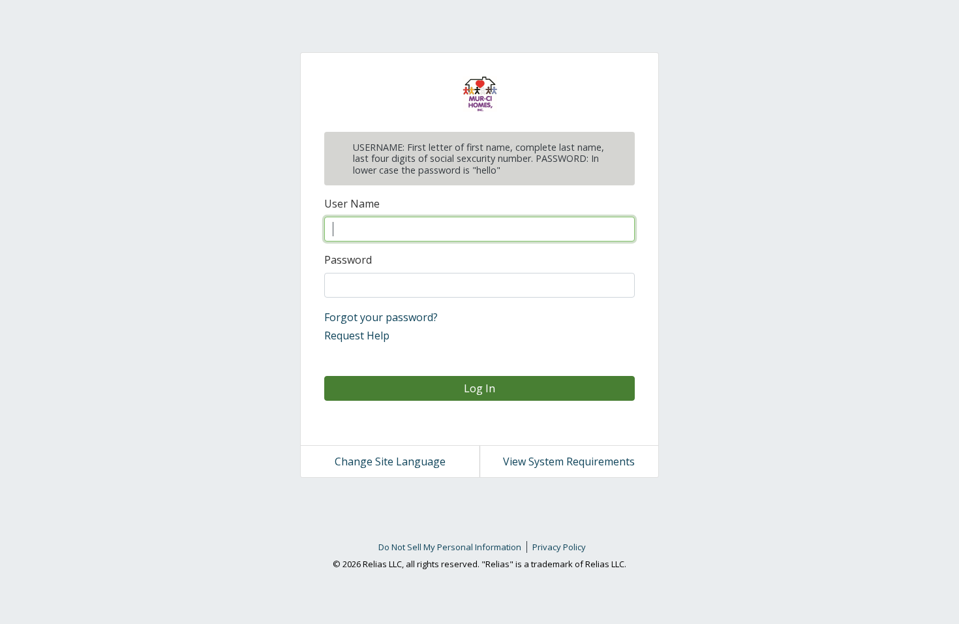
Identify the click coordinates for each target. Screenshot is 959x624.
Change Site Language (390, 461)
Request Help (356, 335)
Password (348, 260)
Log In (479, 388)
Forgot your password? (381, 317)
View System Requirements (569, 461)
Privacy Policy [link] (559, 547)
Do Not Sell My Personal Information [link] (449, 547)
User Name (352, 203)
